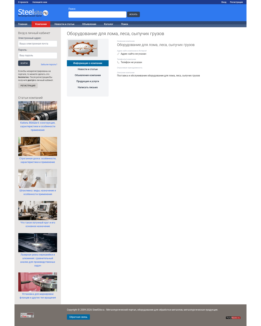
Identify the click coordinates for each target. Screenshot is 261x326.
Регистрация (236, 2)
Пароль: (22, 49)
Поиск (124, 24)
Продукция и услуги (87, 81)
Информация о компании (87, 63)
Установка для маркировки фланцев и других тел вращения (38, 296)
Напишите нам (39, 2)
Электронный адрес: (29, 38)
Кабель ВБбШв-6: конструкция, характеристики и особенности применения (37, 126)
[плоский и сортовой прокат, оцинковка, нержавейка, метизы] (39, 12)
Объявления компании (88, 75)
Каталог (108, 24)
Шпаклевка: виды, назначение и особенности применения (37, 192)
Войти (24, 63)
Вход (223, 2)
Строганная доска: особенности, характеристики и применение (37, 160)
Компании (41, 24)
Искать (133, 14)
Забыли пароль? (49, 64)
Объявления (89, 24)
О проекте (23, 2)
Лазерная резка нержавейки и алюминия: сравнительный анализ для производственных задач (37, 260)
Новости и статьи (64, 24)
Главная (22, 24)
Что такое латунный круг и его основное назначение (37, 224)
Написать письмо (88, 87)
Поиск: (72, 8)
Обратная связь (78, 317)
